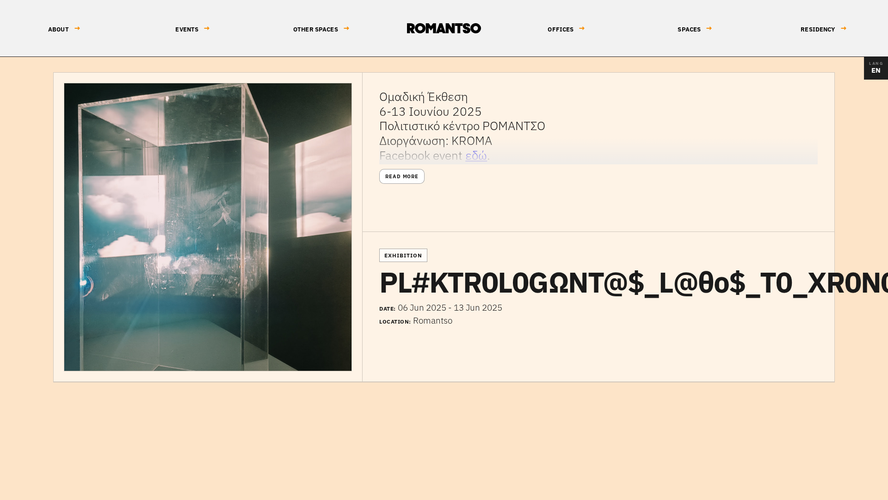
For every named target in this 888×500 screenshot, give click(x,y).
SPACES (695, 28)
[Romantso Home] (444, 28)
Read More (402, 176)
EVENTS (192, 28)
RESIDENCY (823, 28)
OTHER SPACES (321, 28)
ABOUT (64, 28)
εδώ (476, 155)
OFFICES (566, 28)
